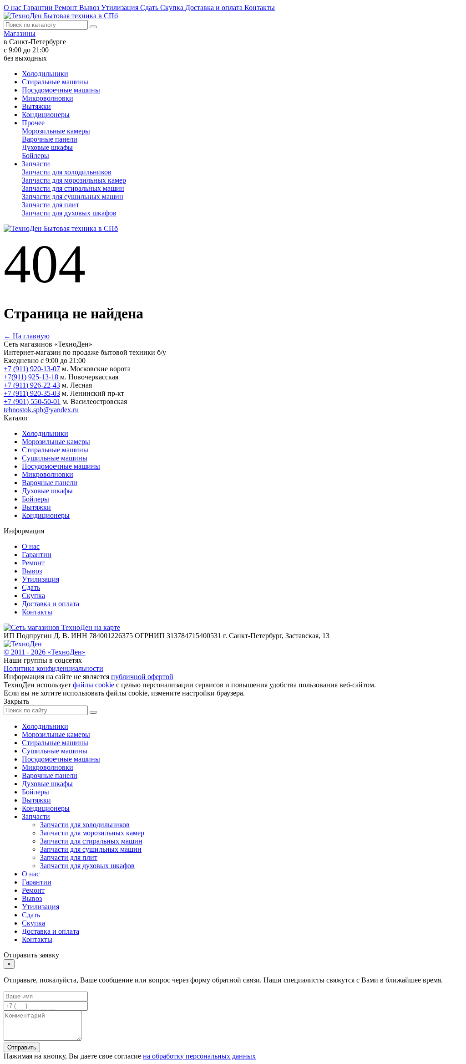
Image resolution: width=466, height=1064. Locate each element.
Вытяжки (36, 106)
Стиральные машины (55, 82)
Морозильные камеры (56, 131)
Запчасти (36, 164)
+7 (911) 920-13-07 (32, 369)
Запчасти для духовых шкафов (69, 213)
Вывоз (90, 7)
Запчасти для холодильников (66, 172)
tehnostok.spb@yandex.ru (41, 410)
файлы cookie (93, 685)
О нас (13, 7)
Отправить (21, 1047)
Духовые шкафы (47, 147)
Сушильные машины (54, 458)
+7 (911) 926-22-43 (32, 385)
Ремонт (67, 7)
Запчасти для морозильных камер (74, 180)
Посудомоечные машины (61, 90)
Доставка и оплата (214, 7)
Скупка (172, 7)
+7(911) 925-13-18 (32, 377)
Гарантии (39, 7)
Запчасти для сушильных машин (72, 196)
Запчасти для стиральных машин (73, 188)
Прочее (33, 123)
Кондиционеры (46, 114)
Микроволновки (47, 98)
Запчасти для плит (50, 205)
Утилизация (120, 7)
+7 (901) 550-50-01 (32, 401)
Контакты (259, 7)
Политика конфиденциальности (53, 668)
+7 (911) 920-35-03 (32, 393)
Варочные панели (49, 139)
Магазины (19, 33)
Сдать (150, 7)
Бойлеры (35, 155)
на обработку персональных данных (199, 1056)
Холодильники (45, 73)
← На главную (27, 336)
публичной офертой (142, 676)
